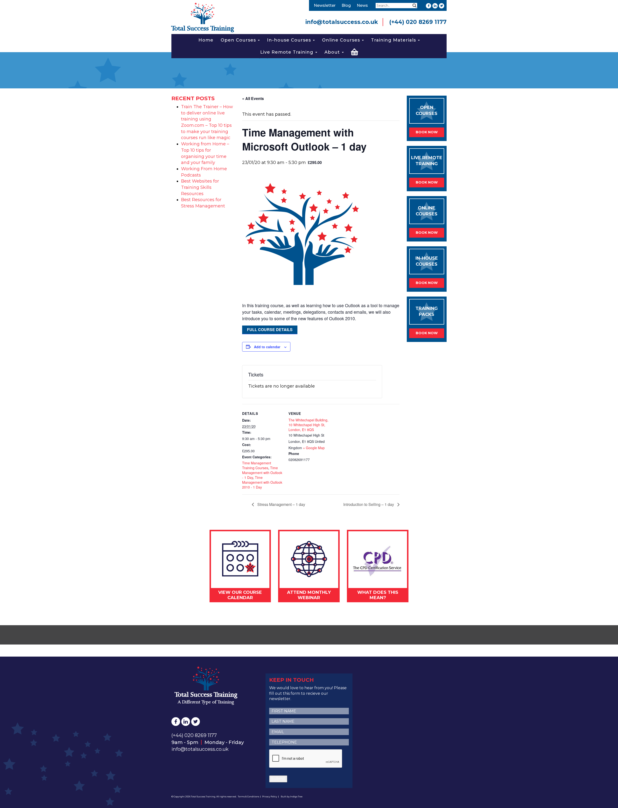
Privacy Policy (269, 796)
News (362, 5)
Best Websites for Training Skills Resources (200, 187)
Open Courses (239, 40)
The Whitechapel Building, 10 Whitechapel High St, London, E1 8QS (308, 425)
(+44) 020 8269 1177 (418, 22)
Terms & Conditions (248, 796)
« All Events (253, 98)
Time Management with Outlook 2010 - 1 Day (262, 482)
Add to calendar (267, 346)
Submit (278, 778)
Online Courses (341, 40)
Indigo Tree (296, 796)
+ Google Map (314, 447)
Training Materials (394, 40)
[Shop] (354, 51)
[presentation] (306, 758)
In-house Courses (289, 40)
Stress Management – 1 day (280, 504)
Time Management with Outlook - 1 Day (262, 472)
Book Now (427, 132)
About (332, 52)
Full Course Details (270, 329)
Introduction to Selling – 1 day (369, 504)
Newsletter (325, 5)
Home (205, 40)
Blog (346, 5)
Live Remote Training (287, 52)
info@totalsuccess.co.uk (341, 22)
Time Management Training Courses (256, 465)
